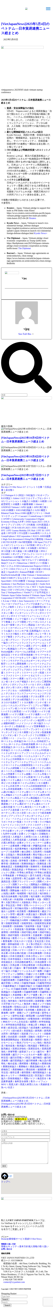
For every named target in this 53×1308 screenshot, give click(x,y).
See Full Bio (24, 334)
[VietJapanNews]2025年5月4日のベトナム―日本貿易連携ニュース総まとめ (25, 28)
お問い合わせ (6, 1249)
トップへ (5, 1181)
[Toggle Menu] (48, 8)
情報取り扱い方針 (8, 1244)
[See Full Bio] (33, 334)
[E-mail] (6, 294)
